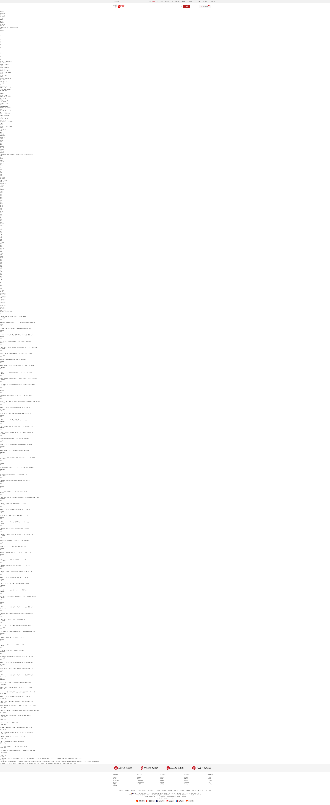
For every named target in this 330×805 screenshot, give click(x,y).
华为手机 (47, 763)
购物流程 (115, 777)
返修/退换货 (186, 782)
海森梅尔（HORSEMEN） (6, 126)
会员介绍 (115, 778)
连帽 (1, 233)
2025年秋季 (3, 301)
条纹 (1, 240)
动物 (1, 237)
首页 (1, 27)
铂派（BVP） (3, 120)
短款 (1, 209)
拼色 (1, 246)
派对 (1, 273)
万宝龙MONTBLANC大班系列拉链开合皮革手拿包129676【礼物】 (15, 480)
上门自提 (139, 777)
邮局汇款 (162, 782)
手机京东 (190, 1)
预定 (68, 763)
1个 (1, 280)
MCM (1, 84)
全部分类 (2, 12)
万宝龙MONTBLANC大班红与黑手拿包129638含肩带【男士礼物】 (15, 565)
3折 (1, 229)
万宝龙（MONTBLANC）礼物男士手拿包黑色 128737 (12, 619)
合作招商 (139, 790)
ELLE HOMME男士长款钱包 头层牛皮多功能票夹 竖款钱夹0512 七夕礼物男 (17, 457)
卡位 (1, 202)
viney (1, 124)
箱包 (1, 143)
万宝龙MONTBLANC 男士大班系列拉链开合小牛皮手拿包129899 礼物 (16, 444)
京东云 (171, 798)
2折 (1, 228)
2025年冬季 (3, 302)
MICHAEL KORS (4, 106)
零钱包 (1, 158)
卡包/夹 (1, 165)
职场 (1, 268)
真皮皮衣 (2, 148)
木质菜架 (10, 763)
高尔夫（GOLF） (4, 75)
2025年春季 (3, 299)
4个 (1, 284)
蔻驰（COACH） (4, 63)
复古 (1, 251)
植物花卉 (2, 248)
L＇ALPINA (2, 69)
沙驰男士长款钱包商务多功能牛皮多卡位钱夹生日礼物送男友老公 (15, 438)
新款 (27, 763)
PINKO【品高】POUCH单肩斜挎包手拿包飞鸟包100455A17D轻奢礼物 (16, 432)
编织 (1, 250)
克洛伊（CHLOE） (4, 118)
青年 (1, 194)
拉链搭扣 (2, 223)
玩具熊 (70, 763)
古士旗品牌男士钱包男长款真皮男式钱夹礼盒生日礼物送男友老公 (15, 540)
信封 (1, 265)
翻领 (1, 231)
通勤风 (1, 192)
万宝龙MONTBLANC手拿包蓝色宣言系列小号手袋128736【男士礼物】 (16, 450)
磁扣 (1, 220)
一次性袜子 (19, 763)
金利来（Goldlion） (4, 64)
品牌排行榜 (2, 15)
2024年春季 (3, 304)
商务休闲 (2, 189)
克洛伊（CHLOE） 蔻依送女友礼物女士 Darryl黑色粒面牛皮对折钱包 (16, 353)
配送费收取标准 (140, 782)
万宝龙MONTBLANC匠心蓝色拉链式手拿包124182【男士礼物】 (15, 522)
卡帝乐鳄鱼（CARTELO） (6, 97)
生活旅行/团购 (116, 780)
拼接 (1, 259)
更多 (1, 131)
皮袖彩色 (9, 758)
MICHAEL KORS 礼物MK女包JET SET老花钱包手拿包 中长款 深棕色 (16, 328)
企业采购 (183, 1)
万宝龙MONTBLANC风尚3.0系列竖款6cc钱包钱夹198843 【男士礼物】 (16, 662)
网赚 (13, 763)
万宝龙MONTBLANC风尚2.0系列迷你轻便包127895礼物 (13, 559)
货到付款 (162, 777)
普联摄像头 (2, 16)
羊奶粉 (74, 763)
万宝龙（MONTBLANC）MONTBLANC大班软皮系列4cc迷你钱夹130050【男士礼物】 (20, 497)
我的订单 (163, 1)
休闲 (1, 274)
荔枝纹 (1, 257)
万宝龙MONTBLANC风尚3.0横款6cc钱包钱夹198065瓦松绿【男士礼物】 (17, 607)
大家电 (114, 784)
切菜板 (42, 763)
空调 (52, 763)
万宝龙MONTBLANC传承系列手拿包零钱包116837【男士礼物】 (15, 528)
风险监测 (182, 790)
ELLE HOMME (3, 86)
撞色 (1, 263)
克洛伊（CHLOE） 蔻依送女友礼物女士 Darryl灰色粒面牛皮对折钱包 (16, 372)
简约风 (1, 188)
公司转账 (162, 784)
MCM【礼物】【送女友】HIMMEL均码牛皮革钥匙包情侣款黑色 (14, 583)
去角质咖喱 (4, 763)
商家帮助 (145, 790)
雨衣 (61, 763)
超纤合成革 (2, 177)
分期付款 (162, 780)
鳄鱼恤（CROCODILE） (5, 89)
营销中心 (152, 790)
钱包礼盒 (2, 161)
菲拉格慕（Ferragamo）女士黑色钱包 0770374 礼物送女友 (13, 590)
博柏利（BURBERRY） (5, 95)
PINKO (1, 123)
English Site (201, 790)
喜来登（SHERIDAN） (5, 115)
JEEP (1, 92)
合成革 (1, 186)
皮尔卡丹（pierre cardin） (6, 107)
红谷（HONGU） (4, 101)
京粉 (50, 763)
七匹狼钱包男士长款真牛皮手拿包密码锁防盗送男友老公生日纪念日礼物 (16, 656)
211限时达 (139, 778)
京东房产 (39, 763)
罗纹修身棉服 (3, 758)
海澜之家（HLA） (4, 103)
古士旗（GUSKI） (4, 100)
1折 (1, 226)
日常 (1, 279)
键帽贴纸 (2, 22)
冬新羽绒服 (38, 758)
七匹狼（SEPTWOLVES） (6, 61)
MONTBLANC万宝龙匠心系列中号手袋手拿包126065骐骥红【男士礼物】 (17, 335)
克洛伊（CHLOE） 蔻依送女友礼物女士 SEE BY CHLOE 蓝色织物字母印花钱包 (18, 378)
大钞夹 (1, 206)
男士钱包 (2, 134)
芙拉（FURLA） (4, 112)
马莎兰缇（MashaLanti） (6, 78)
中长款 (1, 211)
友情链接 (164, 790)
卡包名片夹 (2, 137)
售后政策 (186, 777)
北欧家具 (56, 763)
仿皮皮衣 (2, 149)
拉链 (1, 222)
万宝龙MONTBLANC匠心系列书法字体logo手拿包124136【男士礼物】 (16, 571)
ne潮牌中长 (31, 758)
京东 (124, 6)
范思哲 (35, 763)
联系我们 (127, 790)
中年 (1, 197)
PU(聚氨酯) (2, 178)
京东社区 (176, 790)
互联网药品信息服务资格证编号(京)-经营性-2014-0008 (171, 793)
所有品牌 (2, 30)
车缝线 (1, 256)
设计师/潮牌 (6, 27)
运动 (1, 277)
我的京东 (169, 1)
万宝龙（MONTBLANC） (6, 66)
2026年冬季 (3, 297)
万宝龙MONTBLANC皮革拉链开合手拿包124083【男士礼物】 (14, 515)
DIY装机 (209, 778)
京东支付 (166, 798)
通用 (1, 169)
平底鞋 (29, 763)
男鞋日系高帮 (78, 758)
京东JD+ (209, 785)
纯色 (1, 236)
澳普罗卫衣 (53, 758)
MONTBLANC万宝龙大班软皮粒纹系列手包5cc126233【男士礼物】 (15, 341)
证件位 (1, 205)
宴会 (1, 276)
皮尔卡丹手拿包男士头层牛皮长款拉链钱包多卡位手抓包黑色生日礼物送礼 (17, 467)
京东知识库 (2, 13)
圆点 (1, 245)
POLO (1, 104)
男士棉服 (2, 151)
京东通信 (210, 784)
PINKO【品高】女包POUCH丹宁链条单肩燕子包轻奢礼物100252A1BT (16, 426)
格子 (1, 239)
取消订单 (186, 784)
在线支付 (162, 778)
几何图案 (2, 242)
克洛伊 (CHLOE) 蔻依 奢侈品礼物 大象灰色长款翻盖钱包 (13, 359)
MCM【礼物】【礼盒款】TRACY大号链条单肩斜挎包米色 (13, 491)
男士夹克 (2, 146)
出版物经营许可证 (155, 795)
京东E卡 (209, 782)
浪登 (1, 109)
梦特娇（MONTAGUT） (5, 70)
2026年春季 (3, 296)
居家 (1, 267)
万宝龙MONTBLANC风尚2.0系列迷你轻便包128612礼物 (13, 503)
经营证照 (184, 796)
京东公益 (194, 790)
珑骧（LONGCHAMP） (5, 114)
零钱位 (1, 203)
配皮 (1, 175)
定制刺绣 (59, 758)
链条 (1, 254)
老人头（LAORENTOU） (6, 87)
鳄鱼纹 (1, 253)
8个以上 (2, 290)
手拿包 (1, 160)
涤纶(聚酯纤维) (3, 183)
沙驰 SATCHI (3, 129)
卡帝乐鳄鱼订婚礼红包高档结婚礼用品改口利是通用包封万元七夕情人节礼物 (17, 322)
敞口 (1, 216)
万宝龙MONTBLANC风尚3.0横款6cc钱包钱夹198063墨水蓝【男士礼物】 (17, 613)
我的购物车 (205, 6)
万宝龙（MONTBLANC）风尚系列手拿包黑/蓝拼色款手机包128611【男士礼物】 (18, 347)
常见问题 (115, 782)
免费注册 (157, 1)
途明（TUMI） (3, 98)
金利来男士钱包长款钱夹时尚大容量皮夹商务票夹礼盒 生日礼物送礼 (15, 552)
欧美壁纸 (65, 763)
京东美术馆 (2, 24)
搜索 (186, 6)
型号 (59, 763)
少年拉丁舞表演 (45, 758)
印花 (1, 262)
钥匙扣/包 (2, 163)
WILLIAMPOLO (3, 90)
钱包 (1, 141)
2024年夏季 (3, 305)
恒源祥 (1, 73)
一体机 (1, 18)
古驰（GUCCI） (3, 80)
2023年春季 (3, 310)
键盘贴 (1, 21)
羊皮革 (1, 291)
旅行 (1, 270)
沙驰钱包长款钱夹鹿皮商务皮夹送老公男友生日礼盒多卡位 (13, 474)
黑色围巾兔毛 (24, 758)
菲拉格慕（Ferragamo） (5, 110)
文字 (1, 243)
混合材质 (2, 182)
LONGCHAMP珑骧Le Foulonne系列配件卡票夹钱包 (12, 644)
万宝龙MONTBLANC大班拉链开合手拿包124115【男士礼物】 (14, 577)
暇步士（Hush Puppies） (6, 72)
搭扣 (1, 217)
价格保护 (186, 778)
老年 (1, 195)
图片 (15, 763)
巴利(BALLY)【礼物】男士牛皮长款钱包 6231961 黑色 (12, 650)
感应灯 (23, 763)
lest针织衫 (64, 758)
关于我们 (121, 790)
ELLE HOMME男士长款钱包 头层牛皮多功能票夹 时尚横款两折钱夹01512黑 (17, 631)
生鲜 (32, 763)
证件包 (1, 138)
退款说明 (186, 780)
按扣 (1, 212)
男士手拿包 (2, 135)
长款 (1, 208)
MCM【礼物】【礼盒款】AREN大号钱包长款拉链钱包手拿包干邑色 (15, 625)
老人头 (1, 127)
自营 (1, 319)
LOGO (1, 234)
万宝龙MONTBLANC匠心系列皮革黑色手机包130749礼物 (13, 420)
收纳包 (1, 19)
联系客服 (115, 785)
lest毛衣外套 (71, 758)
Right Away (2, 117)
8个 (1, 288)
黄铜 (1, 174)
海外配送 (139, 784)
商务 (1, 271)
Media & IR (208, 790)
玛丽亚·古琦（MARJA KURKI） (7, 121)
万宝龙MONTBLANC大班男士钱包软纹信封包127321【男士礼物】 (15, 509)
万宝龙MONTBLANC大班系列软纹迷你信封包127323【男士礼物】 (15, 407)
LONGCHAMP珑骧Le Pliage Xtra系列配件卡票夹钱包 (12, 638)
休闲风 (1, 191)
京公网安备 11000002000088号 (140, 793)
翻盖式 (1, 219)
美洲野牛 (2, 93)
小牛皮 (1, 172)
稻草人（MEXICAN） (5, 67)
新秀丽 (1, 76)
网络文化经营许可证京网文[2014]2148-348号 (170, 795)
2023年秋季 (3, 308)
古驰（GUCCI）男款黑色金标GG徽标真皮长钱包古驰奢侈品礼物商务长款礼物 (18, 596)
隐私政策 (188, 790)
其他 (1, 200)
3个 (1, 282)
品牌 (1, 763)
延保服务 (210, 780)
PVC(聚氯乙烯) (3, 180)
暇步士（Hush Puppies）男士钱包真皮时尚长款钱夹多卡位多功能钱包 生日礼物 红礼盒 (20, 401)
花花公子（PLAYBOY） (5, 83)
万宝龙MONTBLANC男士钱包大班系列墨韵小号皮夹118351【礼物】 (16, 413)
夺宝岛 (209, 777)
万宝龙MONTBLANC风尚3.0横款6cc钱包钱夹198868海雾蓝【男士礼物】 (17, 668)
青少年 (1, 199)
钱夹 (1, 155)
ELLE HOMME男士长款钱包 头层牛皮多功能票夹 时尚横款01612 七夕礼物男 (17, 384)
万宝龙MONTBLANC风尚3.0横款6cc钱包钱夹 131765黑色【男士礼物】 (16, 675)
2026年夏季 (3, 294)
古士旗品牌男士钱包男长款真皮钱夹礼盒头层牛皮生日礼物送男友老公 (16, 395)
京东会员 (177, 1)
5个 (1, 285)
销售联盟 (170, 790)
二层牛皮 (2, 185)
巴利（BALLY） (3, 81)
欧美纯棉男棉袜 (16, 758)
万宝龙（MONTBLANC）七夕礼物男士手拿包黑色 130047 (13, 546)
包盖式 (1, 214)
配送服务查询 (140, 780)
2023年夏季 (3, 307)
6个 (1, 287)
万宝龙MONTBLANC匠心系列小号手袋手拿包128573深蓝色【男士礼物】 (17, 534)
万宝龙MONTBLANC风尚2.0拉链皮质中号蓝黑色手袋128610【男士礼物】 (17, 365)
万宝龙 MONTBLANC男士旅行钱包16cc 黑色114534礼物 (13, 316)
